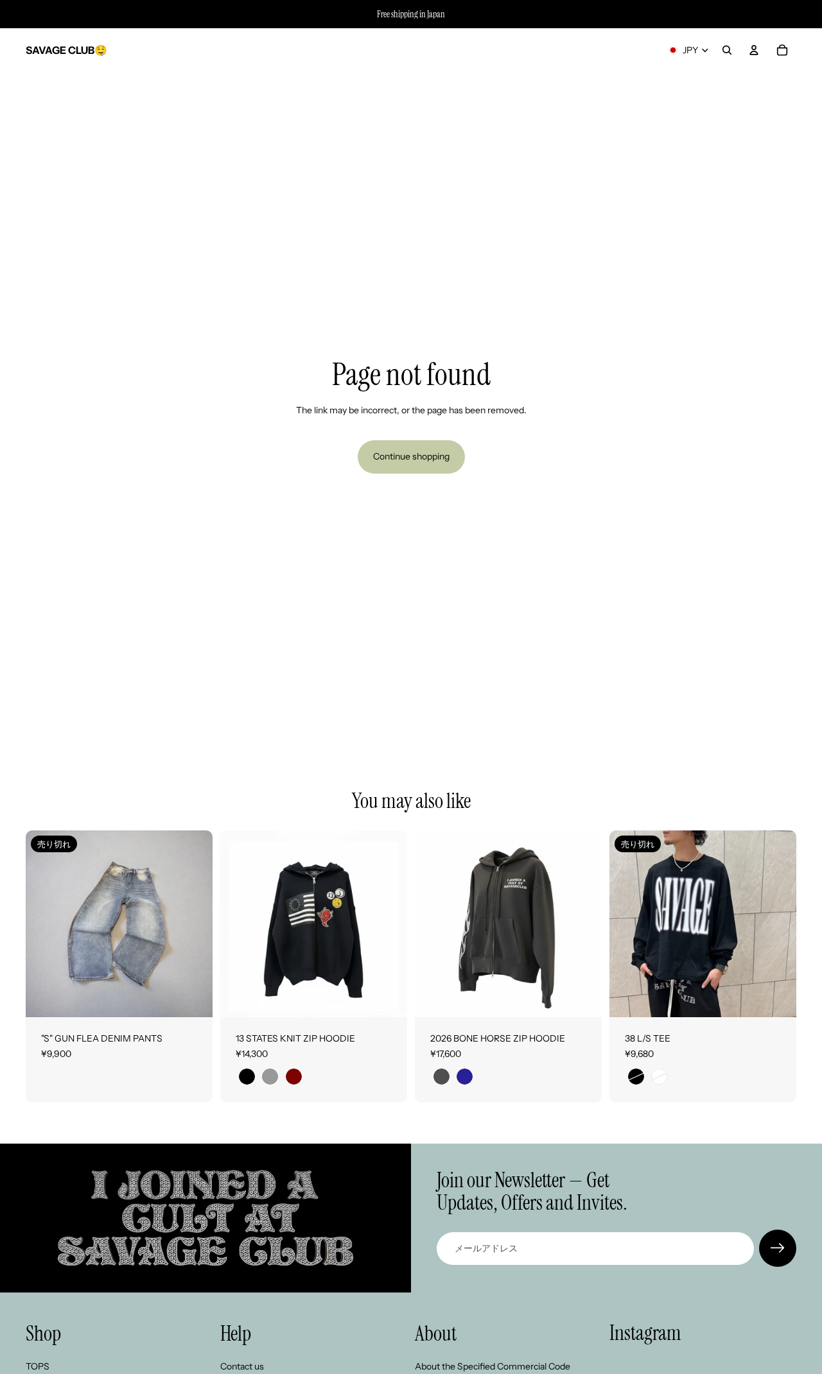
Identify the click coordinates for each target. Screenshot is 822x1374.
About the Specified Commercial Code (492, 1366)
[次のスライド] (193, 924)
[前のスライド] (45, 924)
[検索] (727, 50)
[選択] (387, 997)
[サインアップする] (777, 1248)
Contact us (242, 1366)
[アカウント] (754, 50)
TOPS (37, 1366)
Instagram (645, 1332)
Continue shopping (411, 456)
